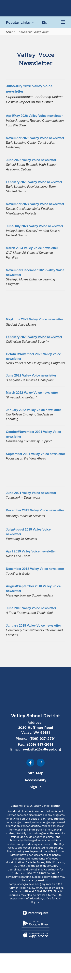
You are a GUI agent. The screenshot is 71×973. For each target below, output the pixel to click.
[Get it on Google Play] (35, 923)
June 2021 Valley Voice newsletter (31, 493)
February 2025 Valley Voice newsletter (34, 182)
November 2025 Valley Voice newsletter (35, 138)
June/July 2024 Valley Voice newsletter (34, 226)
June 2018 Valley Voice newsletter (31, 608)
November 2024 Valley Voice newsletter (35, 204)
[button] (20, 22)
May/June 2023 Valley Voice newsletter (34, 319)
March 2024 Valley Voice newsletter (32, 248)
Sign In (36, 787)
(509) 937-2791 (42, 738)
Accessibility (35, 780)
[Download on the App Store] (35, 935)
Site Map (35, 773)
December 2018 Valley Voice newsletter (35, 568)
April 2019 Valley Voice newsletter (31, 551)
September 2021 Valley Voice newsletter (35, 454)
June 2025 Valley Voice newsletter (31, 160)
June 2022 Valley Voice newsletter (31, 375)
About (9, 32)
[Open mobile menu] (63, 22)
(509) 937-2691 (40, 744)
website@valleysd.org (42, 749)
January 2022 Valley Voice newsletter (33, 410)
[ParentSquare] (35, 913)
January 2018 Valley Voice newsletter (33, 625)
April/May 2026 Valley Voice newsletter (34, 115)
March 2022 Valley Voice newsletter (32, 392)
